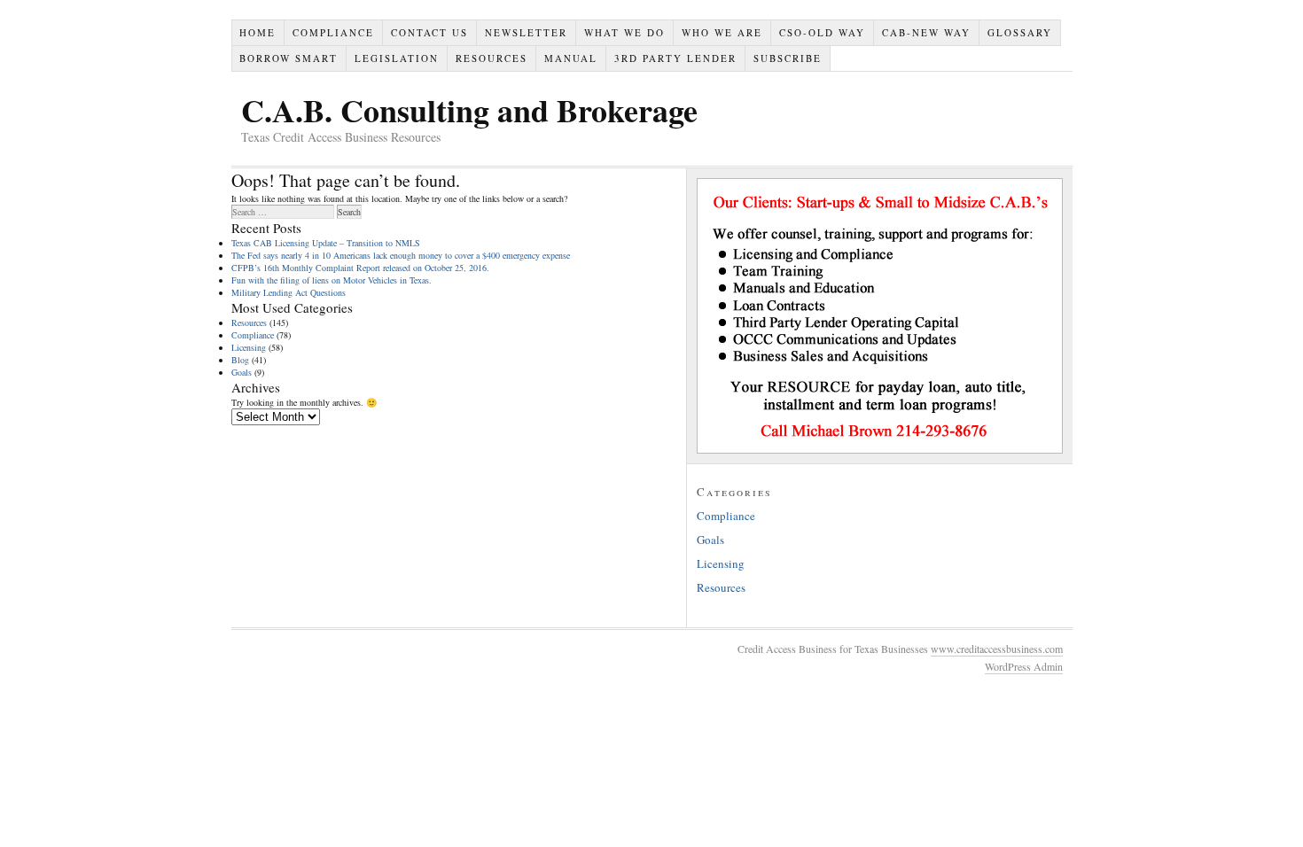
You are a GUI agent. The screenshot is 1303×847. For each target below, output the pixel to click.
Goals (241, 372)
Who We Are (722, 32)
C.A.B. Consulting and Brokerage (469, 110)
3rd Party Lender (675, 58)
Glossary (1019, 32)
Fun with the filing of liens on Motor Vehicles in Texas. (331, 280)
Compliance (333, 32)
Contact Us (429, 32)
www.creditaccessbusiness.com (997, 648)
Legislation (397, 58)
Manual (570, 58)
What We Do (624, 32)
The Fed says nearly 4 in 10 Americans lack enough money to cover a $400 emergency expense (400, 255)
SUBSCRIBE (787, 58)
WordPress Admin (1024, 666)
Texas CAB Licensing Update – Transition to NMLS (325, 243)
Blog (240, 360)
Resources (491, 58)
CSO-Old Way (822, 32)
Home (257, 32)
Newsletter (526, 32)
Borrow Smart (288, 58)
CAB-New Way (926, 32)
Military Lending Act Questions (288, 292)
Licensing (248, 347)
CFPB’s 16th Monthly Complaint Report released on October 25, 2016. (360, 267)
